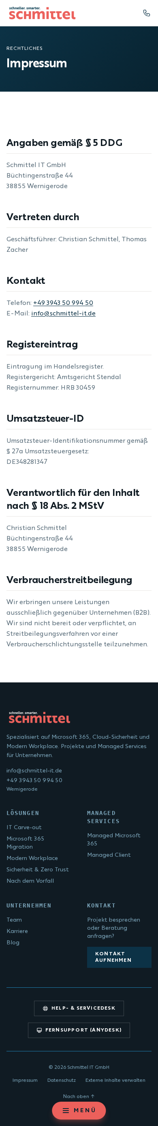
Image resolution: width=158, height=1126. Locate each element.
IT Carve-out (24, 827)
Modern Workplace (32, 858)
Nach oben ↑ (79, 1096)
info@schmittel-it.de (63, 314)
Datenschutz (61, 1080)
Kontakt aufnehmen (113, 957)
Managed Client (109, 855)
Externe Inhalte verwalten (115, 1080)
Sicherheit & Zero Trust (37, 870)
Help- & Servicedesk (83, 1008)
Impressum (25, 1080)
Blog (12, 943)
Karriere (17, 931)
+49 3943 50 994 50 (63, 303)
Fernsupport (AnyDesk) (83, 1030)
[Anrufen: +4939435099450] (147, 13)
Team (14, 920)
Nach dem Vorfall (30, 881)
